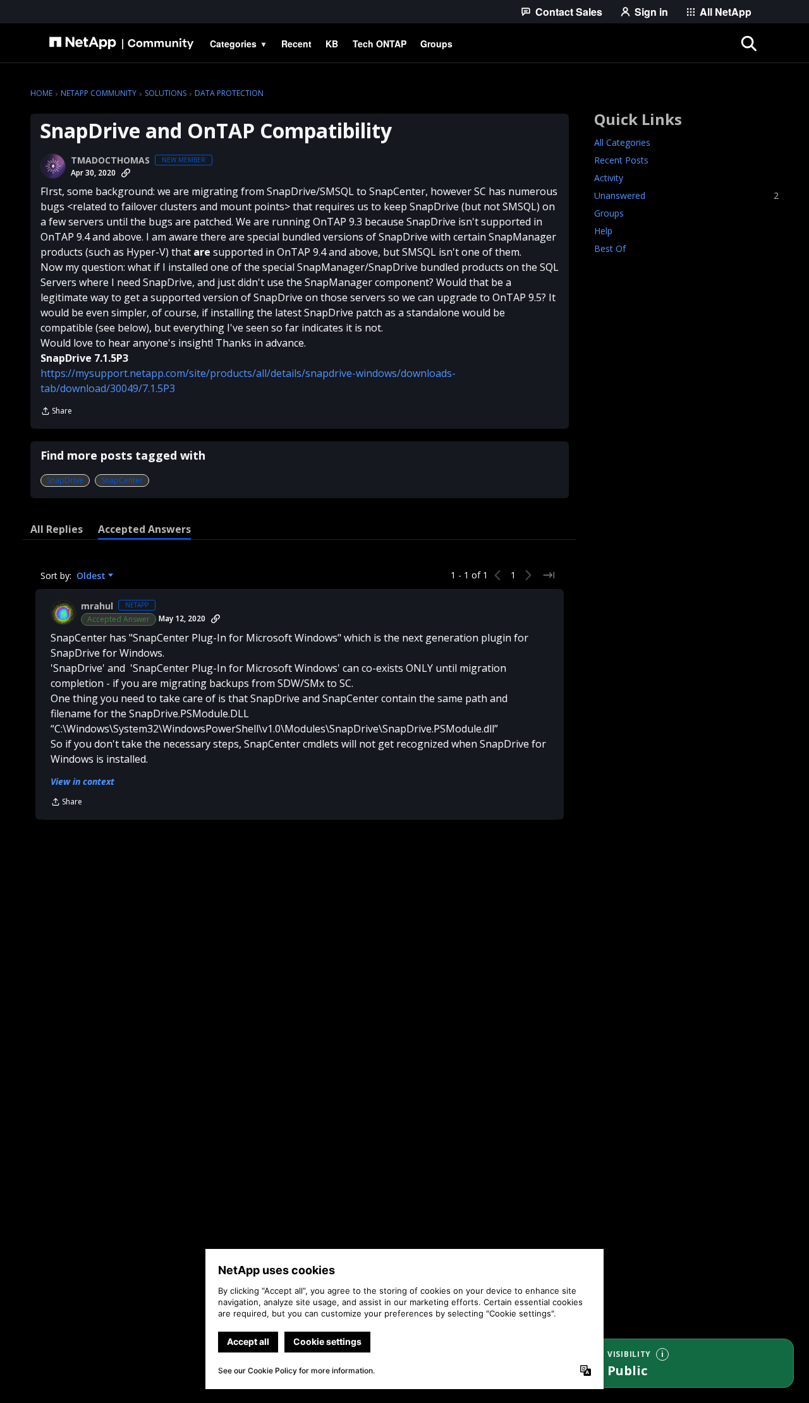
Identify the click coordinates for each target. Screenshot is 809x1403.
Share (56, 412)
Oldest (92, 576)
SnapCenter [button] (122, 480)
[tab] (56, 529)
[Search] (748, 43)
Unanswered (686, 195)
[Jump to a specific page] (548, 575)
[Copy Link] (125, 173)
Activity (608, 178)
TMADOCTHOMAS (110, 160)
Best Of (610, 248)
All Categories (622, 142)
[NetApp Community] (121, 43)
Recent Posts (621, 160)
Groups (609, 213)
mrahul (97, 606)
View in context (82, 781)
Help (603, 231)
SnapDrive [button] (65, 480)
